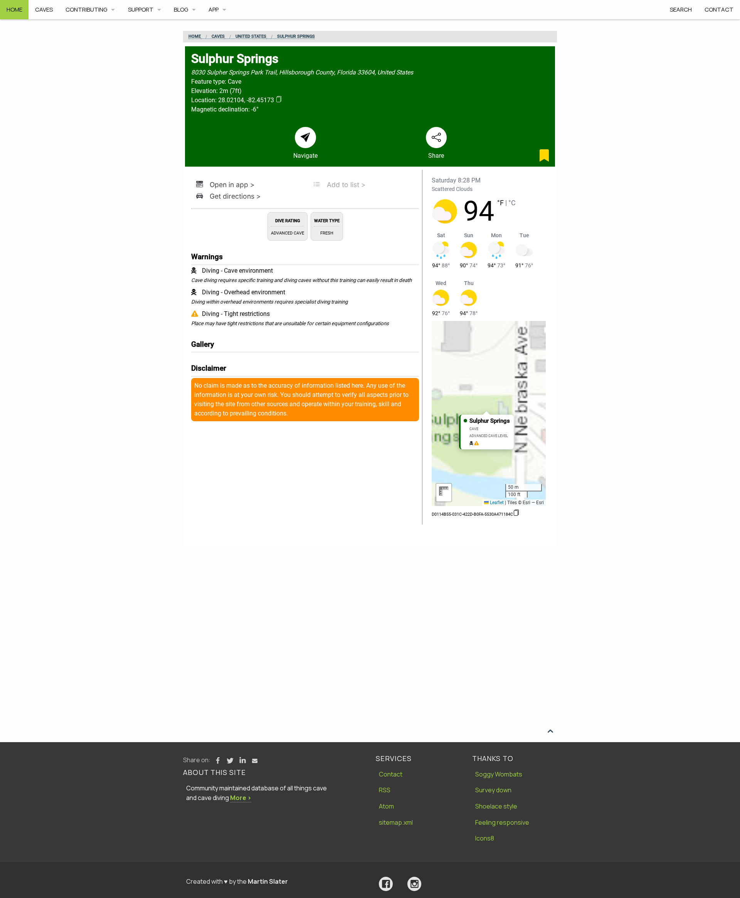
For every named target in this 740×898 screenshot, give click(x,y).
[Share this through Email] (255, 761)
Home (14, 9)
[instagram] (414, 884)
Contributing (86, 9)
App (214, 9)
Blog (181, 9)
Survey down (493, 790)
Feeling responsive (502, 822)
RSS (384, 790)
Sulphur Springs (296, 36)
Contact (719, 9)
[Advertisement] (370, 605)
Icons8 (484, 838)
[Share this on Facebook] (218, 761)
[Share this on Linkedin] (242, 761)
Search (681, 9)
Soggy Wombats (498, 774)
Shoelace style (496, 806)
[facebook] (386, 884)
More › (240, 797)
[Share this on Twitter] (230, 761)
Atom (386, 806)
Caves (44, 9)
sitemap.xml (396, 822)
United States (250, 36)
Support (140, 9)
